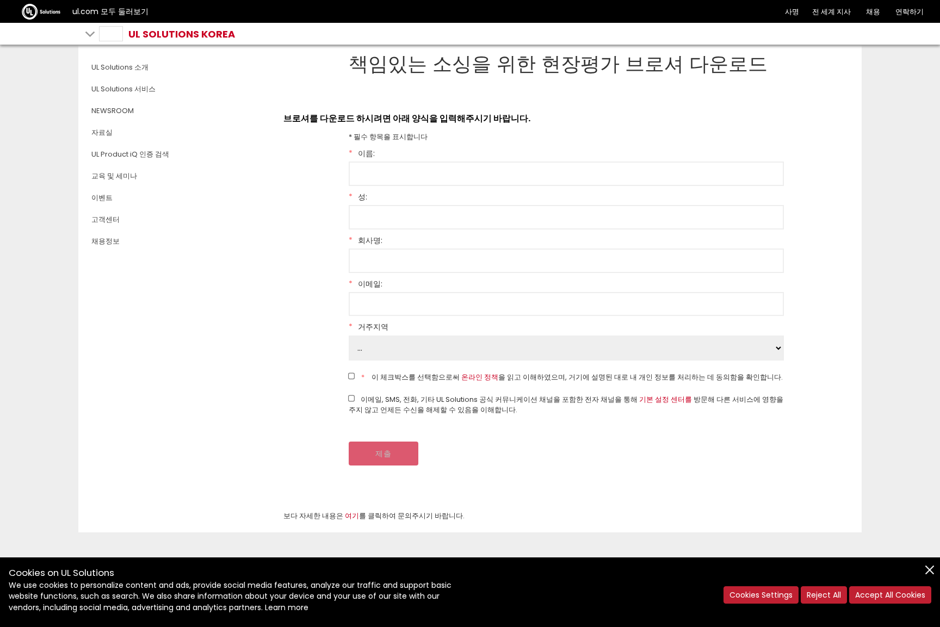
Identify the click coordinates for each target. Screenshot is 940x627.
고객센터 (105, 219)
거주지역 (368, 326)
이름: (362, 153)
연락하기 (909, 12)
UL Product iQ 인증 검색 (130, 154)
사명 (792, 12)
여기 (352, 516)
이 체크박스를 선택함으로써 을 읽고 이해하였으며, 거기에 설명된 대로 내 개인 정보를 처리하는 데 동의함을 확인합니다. (572, 377)
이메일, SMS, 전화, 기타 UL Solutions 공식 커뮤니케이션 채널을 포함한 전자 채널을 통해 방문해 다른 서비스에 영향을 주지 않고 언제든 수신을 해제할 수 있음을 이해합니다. (566, 404)
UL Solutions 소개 (120, 67)
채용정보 (105, 241)
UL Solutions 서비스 (123, 89)
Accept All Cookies (890, 594)
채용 (873, 12)
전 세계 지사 (831, 12)
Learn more (286, 607)
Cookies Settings (761, 594)
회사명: (365, 240)
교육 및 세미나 (114, 176)
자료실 (102, 132)
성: (358, 196)
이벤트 (102, 198)
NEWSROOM (112, 110)
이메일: (365, 283)
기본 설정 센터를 (665, 399)
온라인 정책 (479, 377)
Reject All (824, 594)
